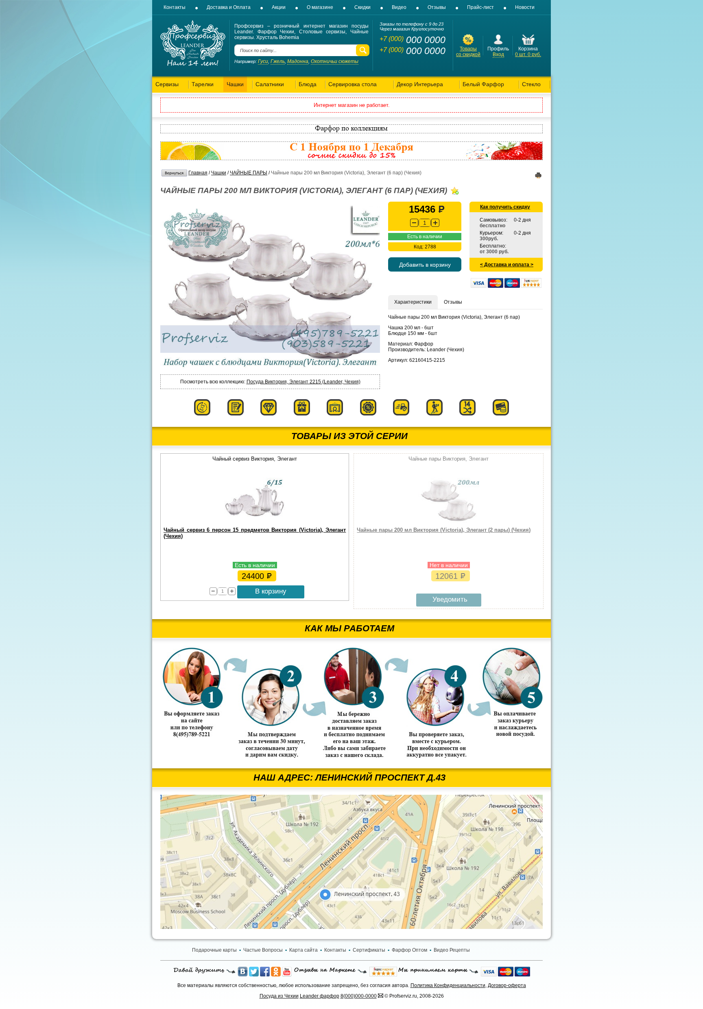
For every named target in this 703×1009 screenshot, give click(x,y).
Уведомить (449, 599)
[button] (435, 222)
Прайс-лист (480, 7)
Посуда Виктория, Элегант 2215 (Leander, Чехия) (303, 382)
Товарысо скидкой (468, 51)
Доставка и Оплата (229, 7)
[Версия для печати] (538, 177)
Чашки (218, 173)
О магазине (320, 7)
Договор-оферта (507, 985)
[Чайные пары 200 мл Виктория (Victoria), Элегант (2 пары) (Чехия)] (448, 521)
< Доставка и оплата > (506, 264)
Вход (498, 54)
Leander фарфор (319, 996)
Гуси (263, 61)
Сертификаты (369, 950)
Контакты (175, 7)
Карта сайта (303, 950)
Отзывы (437, 7)
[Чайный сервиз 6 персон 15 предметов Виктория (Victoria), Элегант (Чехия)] (254, 521)
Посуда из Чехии (279, 996)
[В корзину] (528, 44)
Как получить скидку (505, 207)
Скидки (362, 7)
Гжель (278, 61)
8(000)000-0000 (359, 996)
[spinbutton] (425, 223)
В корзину (270, 591)
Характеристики (413, 302)
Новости (525, 7)
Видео (399, 7)
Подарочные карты (214, 950)
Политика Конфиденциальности (447, 985)
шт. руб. (528, 54)
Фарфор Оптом (409, 950)
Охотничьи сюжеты (334, 61)
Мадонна (297, 61)
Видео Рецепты (452, 950)
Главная (197, 173)
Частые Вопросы (263, 950)
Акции (279, 7)
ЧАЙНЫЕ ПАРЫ (248, 173)
